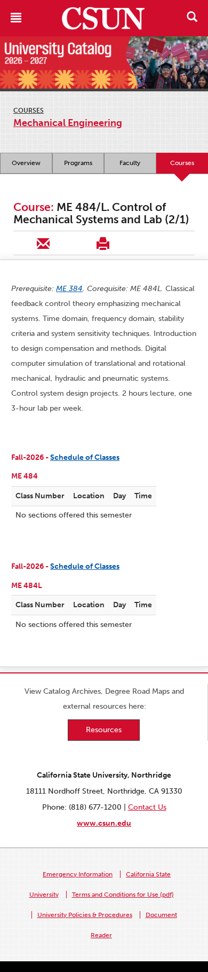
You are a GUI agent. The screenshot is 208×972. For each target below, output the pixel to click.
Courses (28, 110)
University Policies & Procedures (84, 915)
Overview (26, 163)
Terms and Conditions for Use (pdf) (123, 894)
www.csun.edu (104, 823)
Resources (104, 729)
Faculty (129, 163)
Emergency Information (78, 874)
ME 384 (69, 288)
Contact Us (147, 807)
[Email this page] (43, 243)
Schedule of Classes (84, 457)
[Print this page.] (103, 243)
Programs (78, 163)
